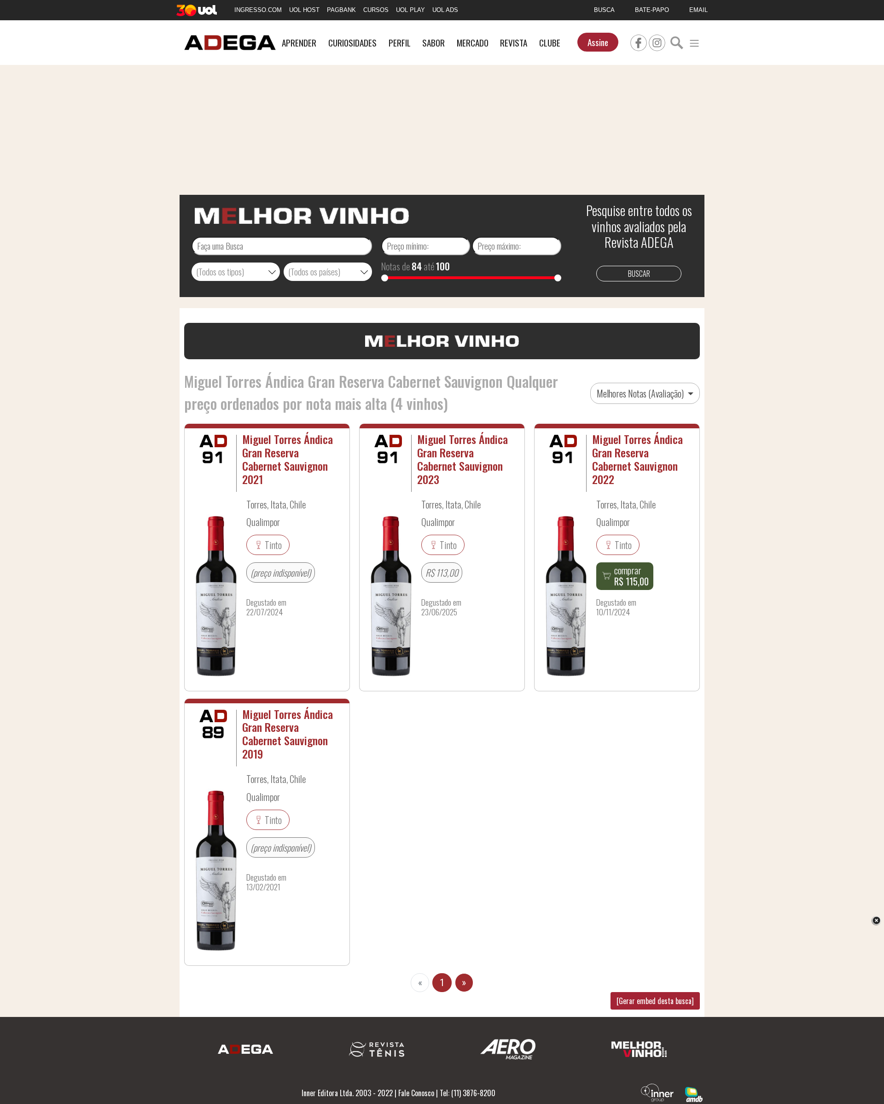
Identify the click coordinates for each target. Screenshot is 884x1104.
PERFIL (400, 42)
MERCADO (473, 42)
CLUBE (549, 42)
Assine (597, 42)
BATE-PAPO (652, 9)
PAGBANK (341, 9)
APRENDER (299, 42)
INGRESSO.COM (258, 9)
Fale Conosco (416, 1092)
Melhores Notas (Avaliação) (641, 393)
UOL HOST (304, 9)
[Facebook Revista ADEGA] (638, 41)
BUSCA (604, 9)
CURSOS (376, 9)
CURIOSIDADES (352, 42)
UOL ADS (445, 9)
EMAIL (698, 9)
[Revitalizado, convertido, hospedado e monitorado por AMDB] (694, 1093)
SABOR (433, 42)
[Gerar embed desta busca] (655, 1000)
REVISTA (513, 42)
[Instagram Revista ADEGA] (657, 41)
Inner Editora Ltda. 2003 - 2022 (347, 1092)
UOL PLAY (410, 9)
